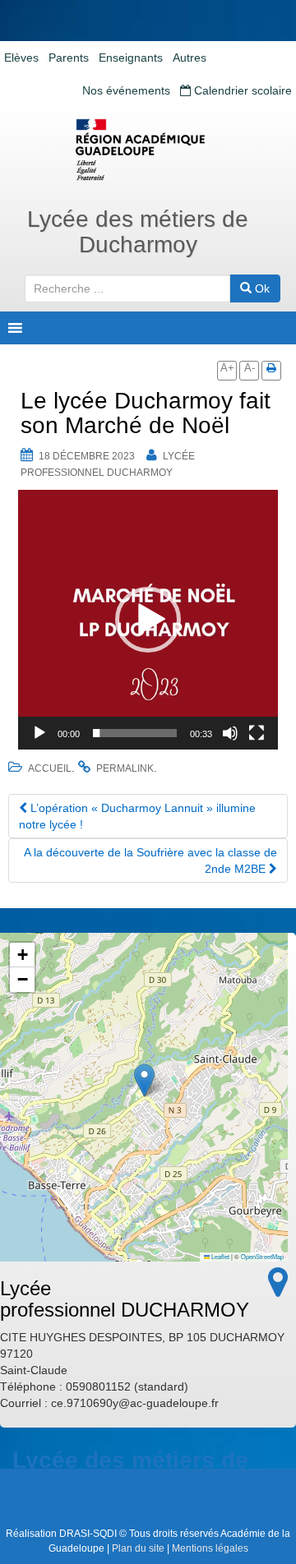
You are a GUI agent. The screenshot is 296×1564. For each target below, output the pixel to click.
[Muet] (230, 733)
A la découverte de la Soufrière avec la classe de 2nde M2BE (150, 860)
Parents (69, 57)
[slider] (135, 733)
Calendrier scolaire (241, 90)
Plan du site (138, 1548)
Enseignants (131, 57)
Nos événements (126, 90)
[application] (148, 620)
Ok (261, 288)
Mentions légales (210, 1548)
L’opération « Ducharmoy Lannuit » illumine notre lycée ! (137, 816)
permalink (125, 768)
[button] (148, 620)
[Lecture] (39, 733)
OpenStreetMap (262, 1256)
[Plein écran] (256, 733)
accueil (50, 768)
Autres (189, 57)
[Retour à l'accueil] (148, 149)
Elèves (21, 57)
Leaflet (219, 1256)
